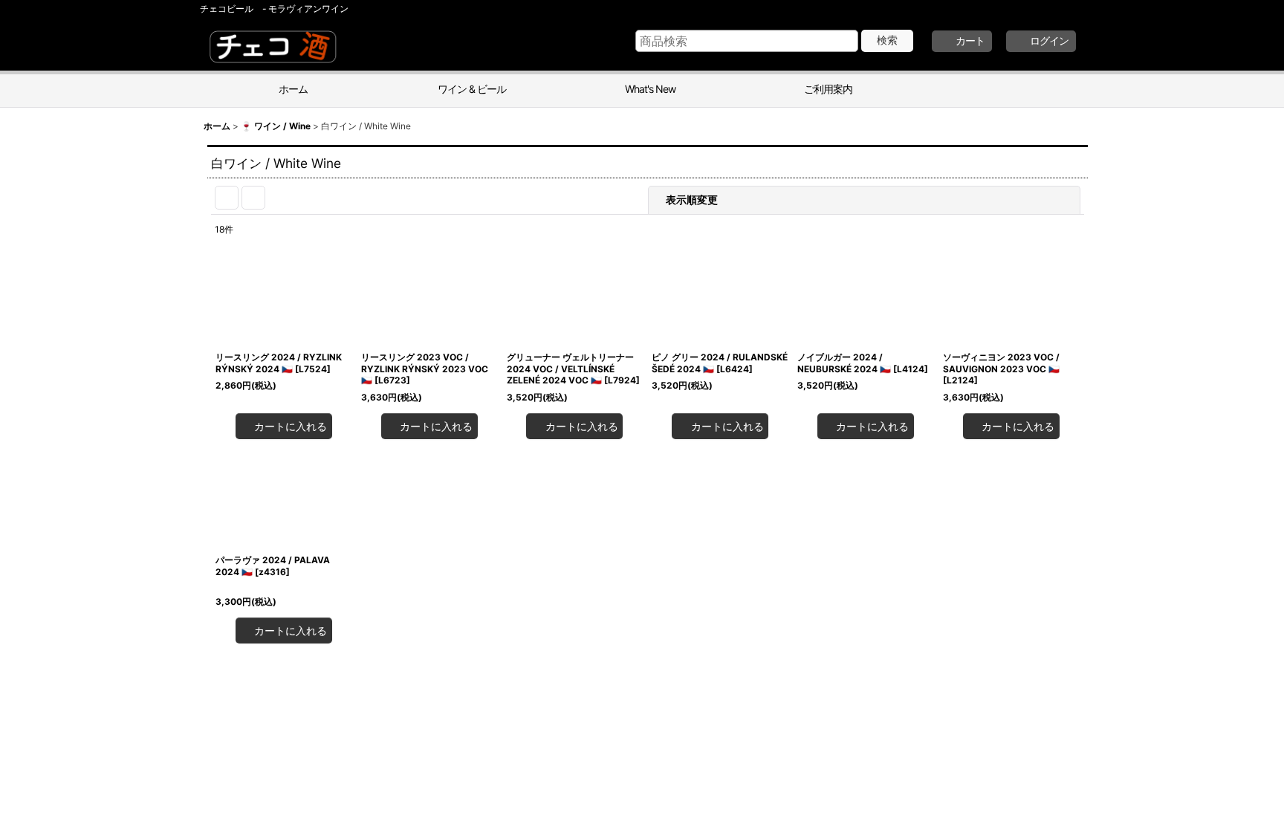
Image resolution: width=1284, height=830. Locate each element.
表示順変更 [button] (785, 199)
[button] (999, 90)
